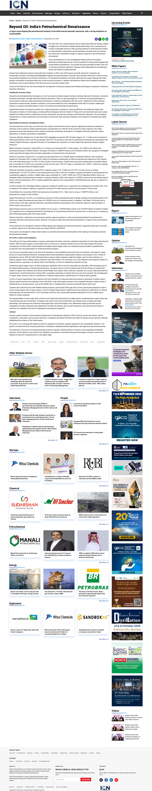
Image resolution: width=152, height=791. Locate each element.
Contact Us (20, 787)
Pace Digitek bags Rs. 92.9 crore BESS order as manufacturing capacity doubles (125, 172)
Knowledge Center (44, 761)
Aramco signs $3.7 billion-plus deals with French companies (25, 631)
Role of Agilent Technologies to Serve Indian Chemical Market (133, 230)
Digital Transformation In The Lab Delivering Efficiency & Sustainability (133, 218)
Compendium (114, 13)
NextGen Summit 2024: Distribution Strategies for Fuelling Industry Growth (132, 737)
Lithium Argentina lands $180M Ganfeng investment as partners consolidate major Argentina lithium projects (127, 146)
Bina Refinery (84, 342)
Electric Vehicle (74, 753)
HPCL (29, 342)
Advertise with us (30, 787)
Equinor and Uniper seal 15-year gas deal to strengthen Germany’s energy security (25, 593)
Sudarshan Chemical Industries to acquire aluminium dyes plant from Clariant (22, 517)
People (64, 398)
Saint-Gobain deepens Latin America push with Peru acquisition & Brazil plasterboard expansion (127, 128)
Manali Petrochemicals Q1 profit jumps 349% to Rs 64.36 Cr (24, 554)
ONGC (43, 342)
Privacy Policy (50, 787)
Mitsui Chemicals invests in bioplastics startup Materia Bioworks (24, 477)
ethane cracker (52, 342)
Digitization (86, 13)
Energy (57, 13)
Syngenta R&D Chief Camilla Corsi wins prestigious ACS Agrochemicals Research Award (90, 422)
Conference (19, 761)
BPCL (23, 342)
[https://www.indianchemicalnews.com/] (110, 788)
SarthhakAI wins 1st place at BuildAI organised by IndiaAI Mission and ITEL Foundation (58, 479)
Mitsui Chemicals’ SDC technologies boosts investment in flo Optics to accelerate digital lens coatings (57, 632)
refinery (61, 342)
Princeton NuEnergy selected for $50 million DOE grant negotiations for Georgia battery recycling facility (126, 140)
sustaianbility (101, 342)
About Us (11, 787)
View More (103, 391)
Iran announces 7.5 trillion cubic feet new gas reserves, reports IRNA (58, 593)
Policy (95, 13)
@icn (101, 769)
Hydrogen (48, 13)
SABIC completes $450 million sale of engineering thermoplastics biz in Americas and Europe (91, 555)
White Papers (127, 13)
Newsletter (40, 787)
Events (103, 13)
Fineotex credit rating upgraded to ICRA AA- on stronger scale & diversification (125, 167)
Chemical (26, 13)
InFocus (66, 13)
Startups (91, 753)
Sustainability (45, 753)
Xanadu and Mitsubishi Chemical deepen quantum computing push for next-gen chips (126, 152)
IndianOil (36, 342)
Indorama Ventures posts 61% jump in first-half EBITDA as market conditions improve (58, 555)
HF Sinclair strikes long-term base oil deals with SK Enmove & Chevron (57, 516)
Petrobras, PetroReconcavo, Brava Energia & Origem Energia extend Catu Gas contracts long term (92, 594)
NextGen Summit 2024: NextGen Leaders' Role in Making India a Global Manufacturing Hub (132, 727)
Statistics (34, 761)
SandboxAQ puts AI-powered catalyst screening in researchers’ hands (91, 631)
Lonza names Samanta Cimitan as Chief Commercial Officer (87, 405)
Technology (54, 753)
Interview (27, 761)
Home (13, 13)
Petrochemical (37, 13)
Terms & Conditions (61, 787)
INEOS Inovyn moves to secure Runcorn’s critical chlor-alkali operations (93, 516)
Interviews (14, 398)
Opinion (18, 21)
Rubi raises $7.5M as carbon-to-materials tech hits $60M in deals (90, 477)
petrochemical (15, 342)
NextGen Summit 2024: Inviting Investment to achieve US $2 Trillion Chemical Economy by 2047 (133, 717)
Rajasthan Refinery (71, 342)
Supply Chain (64, 753)
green (92, 342)
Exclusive (75, 13)
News (19, 13)
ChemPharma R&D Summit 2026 (123, 60)
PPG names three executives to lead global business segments (88, 433)
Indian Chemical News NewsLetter (72, 769)
